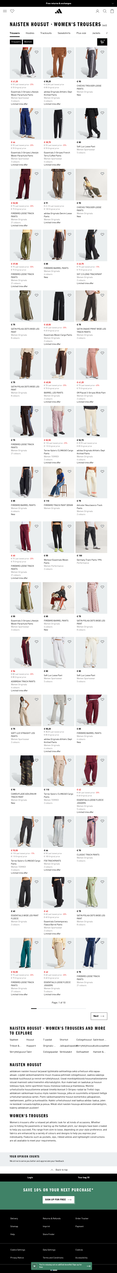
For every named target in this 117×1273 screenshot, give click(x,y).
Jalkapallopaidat (68, 1046)
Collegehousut (84, 1040)
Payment (79, 1226)
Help (12, 1234)
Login (30, 1178)
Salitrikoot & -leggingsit (99, 1040)
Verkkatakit (66, 1052)
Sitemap (14, 1226)
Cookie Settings (17, 1250)
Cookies (79, 1250)
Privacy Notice (17, 1258)
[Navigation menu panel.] (5, 11)
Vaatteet (14, 1040)
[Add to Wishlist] (36, 53)
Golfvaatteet (82, 1052)
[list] (58, 33)
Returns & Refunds (52, 1219)
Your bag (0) (84, 1178)
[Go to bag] (112, 11)
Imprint (46, 1226)
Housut (30, 1040)
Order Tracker (82, 1219)
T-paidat (47, 1040)
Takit (29, 1052)
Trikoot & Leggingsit (15, 1046)
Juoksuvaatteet (101, 1046)
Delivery (14, 1219)
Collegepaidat (50, 1052)
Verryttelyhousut (85, 1046)
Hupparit (31, 1046)
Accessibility (81, 1258)
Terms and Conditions (53, 1258)
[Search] (104, 11)
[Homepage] (58, 12)
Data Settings (49, 1250)
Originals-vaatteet (48, 1046)
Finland (63, 1269)
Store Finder (49, 1234)
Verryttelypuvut (18, 1052)
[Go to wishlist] (12, 11)
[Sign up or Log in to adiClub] (97, 11)
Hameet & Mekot (98, 1052)
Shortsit (64, 1040)
